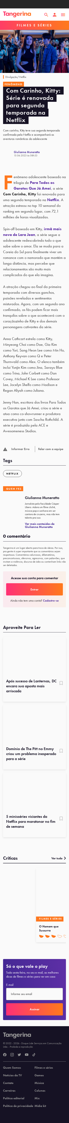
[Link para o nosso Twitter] (19, 1055)
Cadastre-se (51, 601)
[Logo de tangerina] (17, 14)
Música (39, 1083)
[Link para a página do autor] (8, 154)
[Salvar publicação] (61, 683)
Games (39, 1075)
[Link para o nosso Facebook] (5, 1055)
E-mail (9, 984)
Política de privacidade (18, 1106)
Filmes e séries (43, 1067)
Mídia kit (40, 1106)
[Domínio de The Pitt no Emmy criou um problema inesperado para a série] (34, 724)
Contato (8, 1083)
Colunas (39, 1090)
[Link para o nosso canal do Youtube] (26, 1055)
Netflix (53, 199)
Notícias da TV (12, 1075)
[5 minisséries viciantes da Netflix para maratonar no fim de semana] (34, 792)
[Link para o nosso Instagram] (12, 1055)
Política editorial (13, 1098)
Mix (37, 1098)
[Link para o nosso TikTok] (34, 1055)
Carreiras (9, 1090)
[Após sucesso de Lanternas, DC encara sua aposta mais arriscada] (34, 656)
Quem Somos (12, 1067)
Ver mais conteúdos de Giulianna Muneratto (39, 525)
